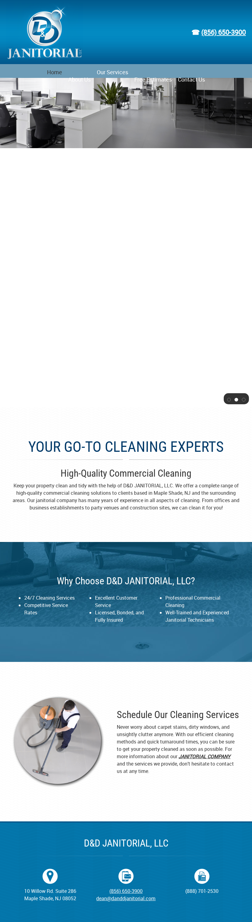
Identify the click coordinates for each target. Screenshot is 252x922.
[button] (229, 399)
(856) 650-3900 (223, 32)
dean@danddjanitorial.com (126, 898)
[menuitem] (54, 71)
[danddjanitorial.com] (44, 32)
